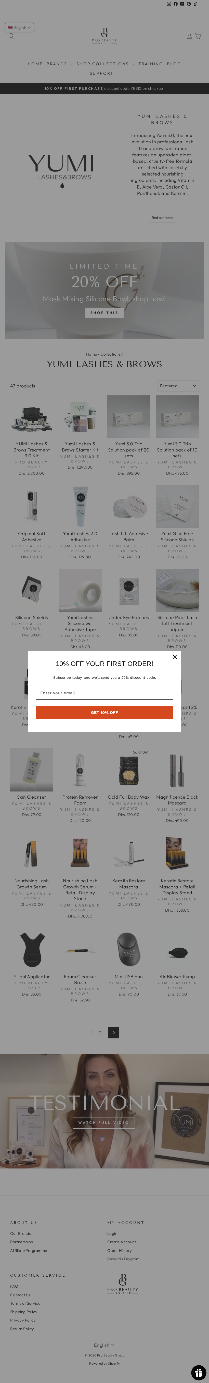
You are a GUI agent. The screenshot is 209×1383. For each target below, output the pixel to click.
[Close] (175, 657)
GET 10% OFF (104, 712)
